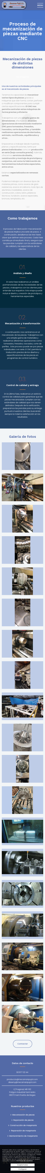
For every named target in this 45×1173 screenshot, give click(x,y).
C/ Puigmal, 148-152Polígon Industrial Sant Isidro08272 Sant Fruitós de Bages (22, 1092)
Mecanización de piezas (23, 1115)
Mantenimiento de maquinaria (23, 1136)
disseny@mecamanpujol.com (22, 1082)
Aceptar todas (22, 1165)
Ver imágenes (22, 76)
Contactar (22, 1043)
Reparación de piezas (23, 1120)
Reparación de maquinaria (23, 1131)
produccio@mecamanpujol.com (22, 1079)
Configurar (22, 1169)
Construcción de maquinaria (23, 1125)
